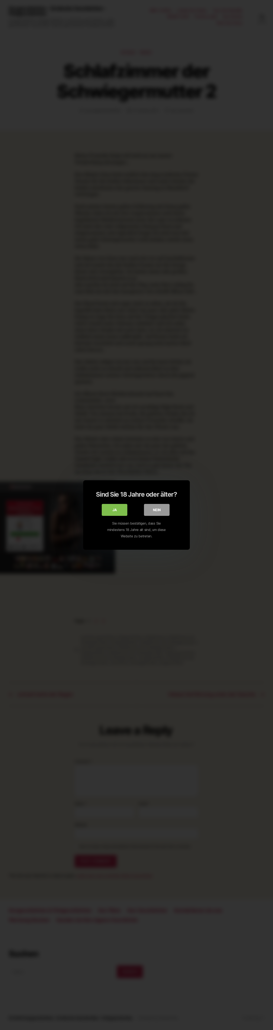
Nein (157, 510)
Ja (114, 510)
